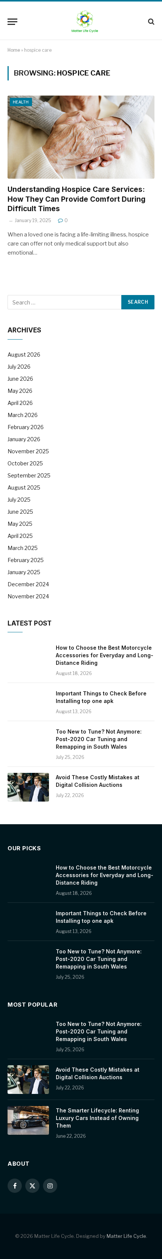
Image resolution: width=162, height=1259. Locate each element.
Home (14, 50)
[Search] (150, 21)
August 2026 (24, 354)
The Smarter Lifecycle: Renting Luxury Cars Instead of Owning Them (97, 1118)
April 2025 (20, 536)
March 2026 (23, 415)
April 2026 (20, 403)
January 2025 (24, 572)
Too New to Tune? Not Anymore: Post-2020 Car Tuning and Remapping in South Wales (99, 739)
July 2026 (19, 366)
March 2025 (23, 548)
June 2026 (20, 378)
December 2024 (28, 584)
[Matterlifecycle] (85, 22)
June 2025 (20, 511)
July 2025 (19, 499)
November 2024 (28, 596)
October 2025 (25, 463)
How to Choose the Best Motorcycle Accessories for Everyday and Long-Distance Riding (104, 655)
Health (21, 102)
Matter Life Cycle (126, 1236)
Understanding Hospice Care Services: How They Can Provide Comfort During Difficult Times (76, 199)
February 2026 (26, 427)
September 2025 (29, 475)
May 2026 (20, 391)
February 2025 (26, 560)
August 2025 (24, 487)
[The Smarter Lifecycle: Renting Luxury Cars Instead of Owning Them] (28, 1120)
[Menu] (12, 21)
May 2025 (20, 524)
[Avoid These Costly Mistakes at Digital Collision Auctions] (28, 787)
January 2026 (24, 439)
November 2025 (28, 451)
